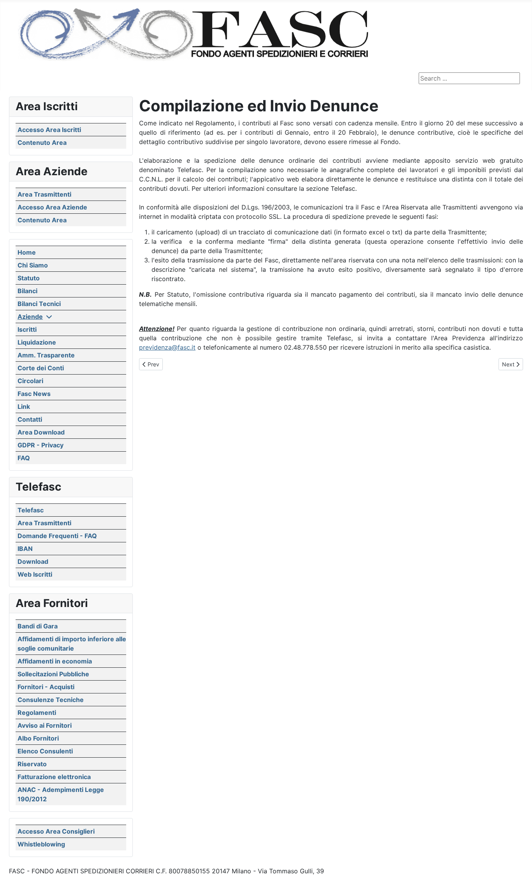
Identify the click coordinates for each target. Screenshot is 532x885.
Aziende (30, 316)
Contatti (30, 419)
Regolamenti (37, 712)
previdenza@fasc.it (167, 347)
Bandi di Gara (38, 626)
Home (27, 252)
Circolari (30, 381)
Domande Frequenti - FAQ (57, 536)
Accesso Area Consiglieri (56, 831)
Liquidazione (37, 342)
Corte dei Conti (41, 368)
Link (24, 406)
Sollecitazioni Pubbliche (53, 674)
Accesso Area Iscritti (49, 130)
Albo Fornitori (38, 738)
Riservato (32, 764)
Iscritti (27, 329)
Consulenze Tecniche (51, 700)
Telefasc (31, 510)
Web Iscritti (35, 574)
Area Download (41, 432)
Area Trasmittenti (44, 194)
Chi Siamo (33, 265)
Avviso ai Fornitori (45, 725)
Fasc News (34, 394)
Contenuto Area (42, 142)
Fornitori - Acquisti (46, 687)
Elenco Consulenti (45, 751)
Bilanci (27, 291)
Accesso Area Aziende (52, 207)
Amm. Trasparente (46, 355)
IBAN (25, 548)
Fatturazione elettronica (54, 777)
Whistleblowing (41, 844)
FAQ (24, 458)
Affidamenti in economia (55, 661)
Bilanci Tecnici (39, 304)
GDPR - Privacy (40, 445)
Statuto (29, 278)
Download (33, 561)
